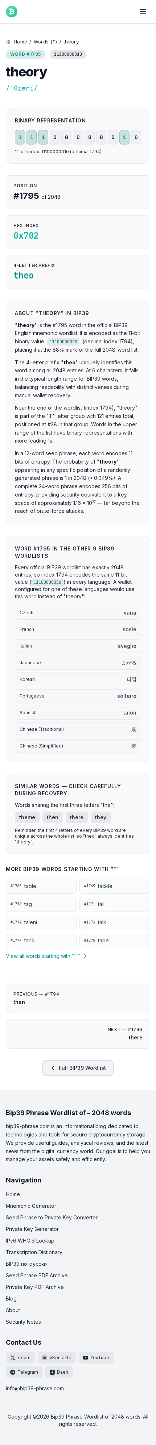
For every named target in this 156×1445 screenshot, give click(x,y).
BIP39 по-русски (26, 1264)
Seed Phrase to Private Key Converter (52, 1217)
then (52, 817)
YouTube (99, 1357)
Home (20, 42)
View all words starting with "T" (43, 956)
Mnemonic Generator (31, 1206)
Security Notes (23, 1322)
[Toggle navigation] (143, 11)
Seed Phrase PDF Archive (37, 1275)
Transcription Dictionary (34, 1252)
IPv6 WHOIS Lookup (30, 1240)
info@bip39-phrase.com (35, 1388)
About (13, 1310)
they (100, 817)
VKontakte (60, 1357)
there (76, 817)
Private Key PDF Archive (35, 1287)
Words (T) (45, 42)
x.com (23, 1357)
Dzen (62, 1372)
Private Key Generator (32, 1229)
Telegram (27, 1372)
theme (27, 817)
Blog (11, 1298)
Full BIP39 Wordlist (82, 1068)
